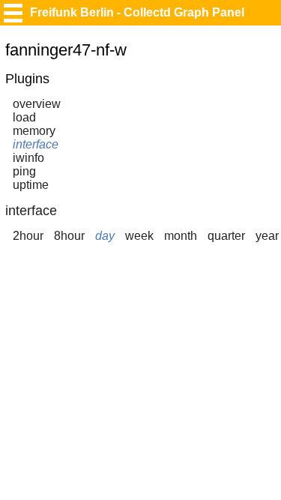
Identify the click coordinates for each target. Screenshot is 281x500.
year (267, 235)
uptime (31, 184)
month (180, 235)
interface (35, 144)
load (24, 117)
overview (37, 103)
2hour (28, 235)
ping (24, 171)
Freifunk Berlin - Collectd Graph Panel (137, 12)
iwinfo (28, 157)
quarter (226, 235)
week (139, 235)
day (105, 235)
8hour (69, 235)
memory (34, 130)
